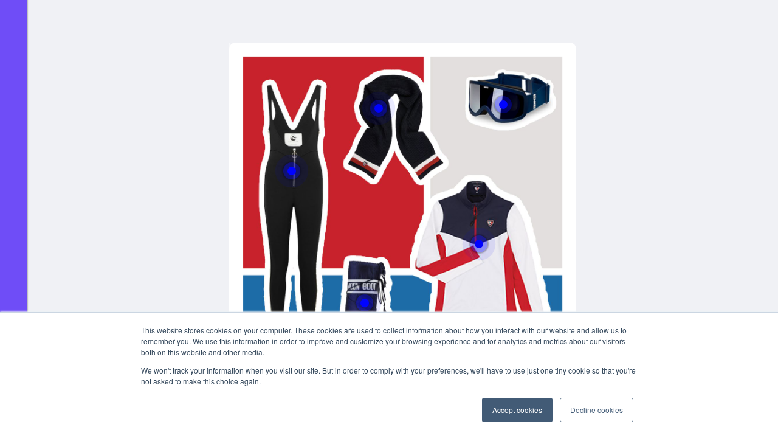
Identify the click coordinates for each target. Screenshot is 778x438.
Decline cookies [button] (596, 410)
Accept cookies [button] (517, 410)
